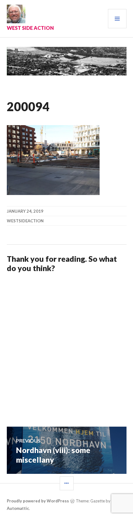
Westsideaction (25, 220)
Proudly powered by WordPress (38, 500)
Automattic (18, 508)
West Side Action (30, 28)
